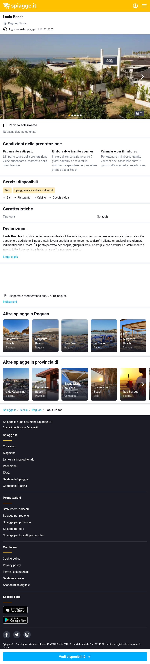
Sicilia (24, 410)
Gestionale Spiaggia (16, 479)
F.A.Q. (6, 472)
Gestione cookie (13, 578)
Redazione (10, 466)
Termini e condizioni (16, 572)
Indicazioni (10, 301)
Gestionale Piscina (15, 486)
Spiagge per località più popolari (23, 535)
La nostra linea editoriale (18, 459)
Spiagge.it (9, 410)
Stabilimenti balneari (16, 509)
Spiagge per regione (16, 515)
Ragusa (36, 410)
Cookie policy (11, 558)
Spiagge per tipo (13, 529)
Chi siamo (9, 446)
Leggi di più (10, 257)
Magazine (9, 453)
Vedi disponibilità (72, 657)
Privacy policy (12, 565)
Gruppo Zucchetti (27, 427)
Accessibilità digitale (16, 585)
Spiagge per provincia (17, 522)
